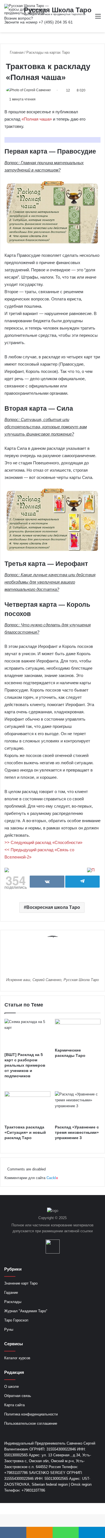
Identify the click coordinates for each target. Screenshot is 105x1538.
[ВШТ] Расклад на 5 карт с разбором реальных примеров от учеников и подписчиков (24, 1065)
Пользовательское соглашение (30, 1423)
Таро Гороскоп (16, 1320)
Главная (16, 52)
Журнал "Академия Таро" (25, 1311)
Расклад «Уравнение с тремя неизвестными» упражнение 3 (77, 1132)
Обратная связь (17, 1396)
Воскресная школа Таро (53, 907)
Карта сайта (14, 1405)
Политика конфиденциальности (31, 1414)
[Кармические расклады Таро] (78, 1032)
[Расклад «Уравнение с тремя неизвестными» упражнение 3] (78, 1106)
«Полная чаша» (37, 119)
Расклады (12, 1302)
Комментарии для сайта (31, 1178)
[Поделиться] (47, 882)
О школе (11, 1386)
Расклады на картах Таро (48, 52)
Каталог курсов (17, 1358)
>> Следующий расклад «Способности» (43, 842)
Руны (8, 1329)
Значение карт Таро (21, 1283)
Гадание (11, 1292)
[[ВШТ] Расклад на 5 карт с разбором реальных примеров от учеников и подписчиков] (27, 1034)
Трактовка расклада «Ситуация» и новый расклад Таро (25, 1132)
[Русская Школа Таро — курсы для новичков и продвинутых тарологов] (26, 9)
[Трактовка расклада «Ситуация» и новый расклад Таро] (27, 1106)
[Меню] (98, 18)
